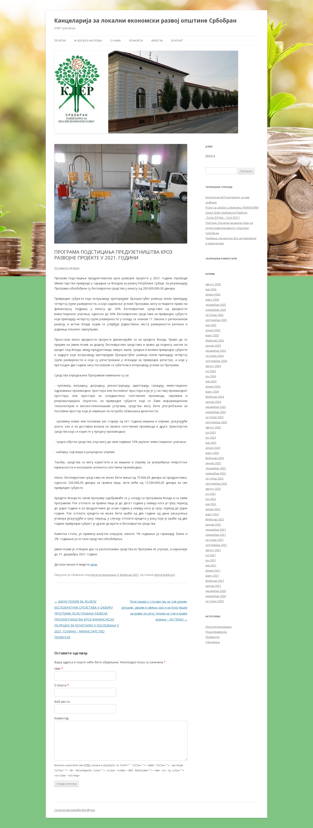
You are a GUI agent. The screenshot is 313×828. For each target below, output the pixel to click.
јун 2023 (210, 437)
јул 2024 (210, 371)
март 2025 (212, 335)
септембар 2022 (216, 483)
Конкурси (136, 40)
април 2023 (212, 448)
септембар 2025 (216, 320)
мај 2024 (210, 381)
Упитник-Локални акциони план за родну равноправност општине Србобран (229, 228)
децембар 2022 (215, 468)
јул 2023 (210, 432)
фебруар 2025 (214, 340)
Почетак (60, 40)
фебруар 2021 (214, 581)
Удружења (212, 642)
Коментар (61, 718)
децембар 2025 (215, 305)
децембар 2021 (215, 529)
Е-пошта (61, 685)
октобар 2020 (214, 601)
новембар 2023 (215, 412)
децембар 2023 (215, 407)
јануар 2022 (213, 524)
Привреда (212, 637)
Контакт (177, 40)
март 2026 (212, 299)
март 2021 (212, 575)
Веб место (62, 702)
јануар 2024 (213, 402)
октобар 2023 (214, 417)
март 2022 (212, 514)
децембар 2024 (215, 351)
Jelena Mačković (164, 575)
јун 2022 (210, 499)
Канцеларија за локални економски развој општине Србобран (145, 20)
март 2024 (212, 391)
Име (58, 669)
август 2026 (213, 284)
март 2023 (212, 453)
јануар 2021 (213, 586)
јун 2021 (210, 560)
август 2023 (213, 427)
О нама (116, 40)
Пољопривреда (216, 632)
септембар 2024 (216, 361)
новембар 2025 (215, 310)
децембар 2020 (215, 591)
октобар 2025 (214, 315)
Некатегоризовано (103, 575)
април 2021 (212, 570)
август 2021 (213, 550)
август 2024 (213, 366)
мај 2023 (210, 443)
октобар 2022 (214, 478)
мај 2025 (210, 325)
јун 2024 (210, 376)
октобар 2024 (214, 356)
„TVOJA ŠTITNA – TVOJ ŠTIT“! (222, 218)
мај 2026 (210, 289)
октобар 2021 (214, 540)
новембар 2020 (215, 596)
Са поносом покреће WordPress (74, 810)
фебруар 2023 (214, 458)
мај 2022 (210, 504)
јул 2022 (210, 494)
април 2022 (212, 509)
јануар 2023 (213, 463)
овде (93, 564)
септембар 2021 (216, 545)
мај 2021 (210, 565)
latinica (210, 156)
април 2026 (212, 294)
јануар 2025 (213, 345)
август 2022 (213, 489)
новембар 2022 (215, 473)
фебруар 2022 (214, 519)
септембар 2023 (216, 422)
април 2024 (212, 386)
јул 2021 (210, 555)
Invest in (157, 40)
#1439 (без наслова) (88, 40)
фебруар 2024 (214, 397)
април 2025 (212, 330)
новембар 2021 (215, 535)
